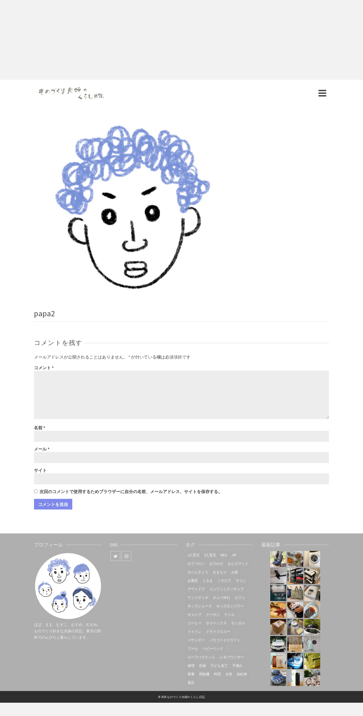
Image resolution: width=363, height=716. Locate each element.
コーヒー (194, 623)
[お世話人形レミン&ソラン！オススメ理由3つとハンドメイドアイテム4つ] (295, 610)
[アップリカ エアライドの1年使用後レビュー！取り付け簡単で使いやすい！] (278, 559)
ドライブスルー (218, 631)
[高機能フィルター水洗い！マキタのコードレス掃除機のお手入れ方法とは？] (312, 644)
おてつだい (196, 563)
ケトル (229, 614)
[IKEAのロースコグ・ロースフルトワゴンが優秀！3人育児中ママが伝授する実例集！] (295, 576)
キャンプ (194, 614)
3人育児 (210, 555)
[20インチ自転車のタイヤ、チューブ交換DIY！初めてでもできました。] (312, 678)
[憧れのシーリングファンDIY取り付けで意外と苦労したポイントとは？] (278, 576)
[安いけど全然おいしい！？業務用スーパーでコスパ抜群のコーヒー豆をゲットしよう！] (278, 661)
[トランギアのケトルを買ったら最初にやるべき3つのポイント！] (295, 627)
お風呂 (193, 580)
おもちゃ (220, 572)
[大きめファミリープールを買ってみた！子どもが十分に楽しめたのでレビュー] (295, 661)
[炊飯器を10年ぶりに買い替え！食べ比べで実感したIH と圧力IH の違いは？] (312, 593)
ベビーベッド (212, 648)
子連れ (237, 665)
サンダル (238, 623)
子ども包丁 (219, 665)
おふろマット (238, 563)
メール (41, 449)
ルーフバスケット (201, 657)
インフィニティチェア (226, 589)
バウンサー (196, 640)
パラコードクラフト (224, 640)
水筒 (228, 674)
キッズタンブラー (230, 606)
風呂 (191, 682)
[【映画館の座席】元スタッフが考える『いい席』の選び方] (278, 593)
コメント (44, 367)
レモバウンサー (232, 657)
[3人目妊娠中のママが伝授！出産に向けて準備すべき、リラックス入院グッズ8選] (295, 593)
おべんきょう (198, 572)
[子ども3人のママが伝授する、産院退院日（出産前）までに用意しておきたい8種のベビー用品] (312, 576)
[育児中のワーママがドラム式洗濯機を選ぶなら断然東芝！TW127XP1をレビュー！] (312, 559)
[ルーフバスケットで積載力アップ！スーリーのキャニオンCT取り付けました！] (278, 644)
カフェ (240, 597)
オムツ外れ (221, 597)
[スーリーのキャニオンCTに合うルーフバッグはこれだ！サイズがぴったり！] (312, 627)
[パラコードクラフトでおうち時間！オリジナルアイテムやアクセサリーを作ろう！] (312, 661)
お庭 (234, 572)
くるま (207, 580)
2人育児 (194, 555)
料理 (217, 674)
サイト (40, 470)
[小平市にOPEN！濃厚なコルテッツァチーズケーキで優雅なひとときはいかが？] (312, 610)
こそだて (224, 580)
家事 (191, 674)
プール (193, 648)
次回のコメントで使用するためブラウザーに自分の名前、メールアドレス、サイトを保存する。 (131, 491)
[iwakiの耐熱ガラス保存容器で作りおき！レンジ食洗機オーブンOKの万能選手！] (295, 559)
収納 (202, 665)
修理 (191, 665)
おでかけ (216, 563)
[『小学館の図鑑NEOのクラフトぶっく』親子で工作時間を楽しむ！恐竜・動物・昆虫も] (278, 610)
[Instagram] (126, 556)
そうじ (241, 580)
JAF (234, 555)
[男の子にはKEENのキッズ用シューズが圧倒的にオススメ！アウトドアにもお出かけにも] (278, 678)
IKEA (224, 555)
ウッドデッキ (198, 597)
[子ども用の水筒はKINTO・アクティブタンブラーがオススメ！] (295, 678)
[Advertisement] (181, 40)
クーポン (213, 614)
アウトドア (196, 589)
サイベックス (216, 623)
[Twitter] (115, 556)
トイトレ (194, 631)
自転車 (242, 674)
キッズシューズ (200, 606)
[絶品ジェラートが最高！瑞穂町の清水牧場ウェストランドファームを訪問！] (295, 644)
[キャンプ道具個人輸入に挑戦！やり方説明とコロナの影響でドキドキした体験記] (278, 627)
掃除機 (204, 674)
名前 (39, 427)
